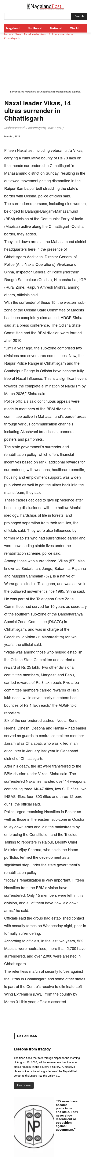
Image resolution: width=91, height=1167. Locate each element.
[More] (80, 1018)
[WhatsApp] (41, 1018)
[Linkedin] (51, 1018)
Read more (23, 1085)
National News (12, 34)
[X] (31, 1018)
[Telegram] (70, 1018)
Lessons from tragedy (32, 1049)
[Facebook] (22, 1018)
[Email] (61, 1018)
